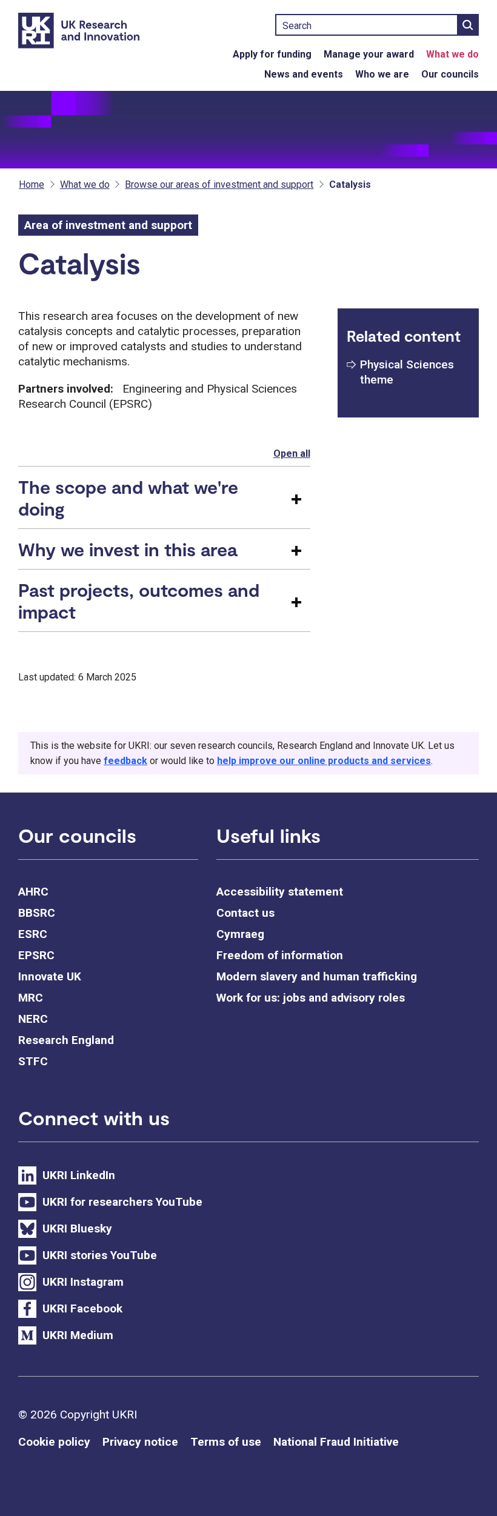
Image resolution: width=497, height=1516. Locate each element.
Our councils (450, 74)
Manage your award (369, 54)
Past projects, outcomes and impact (138, 600)
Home (31, 184)
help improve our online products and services (324, 760)
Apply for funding (272, 54)
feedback (125, 760)
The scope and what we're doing (128, 497)
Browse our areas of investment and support (219, 184)
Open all (291, 453)
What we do (452, 54)
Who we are (382, 74)
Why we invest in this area (127, 549)
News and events (303, 74)
